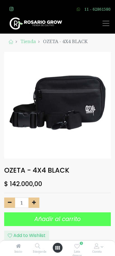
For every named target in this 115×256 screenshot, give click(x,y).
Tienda (28, 41)
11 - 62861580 (97, 9)
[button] (26, 236)
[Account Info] (96, 246)
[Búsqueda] (37, 246)
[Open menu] (57, 248)
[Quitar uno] (9, 203)
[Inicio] (18, 246)
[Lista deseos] (77, 246)
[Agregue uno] (33, 203)
